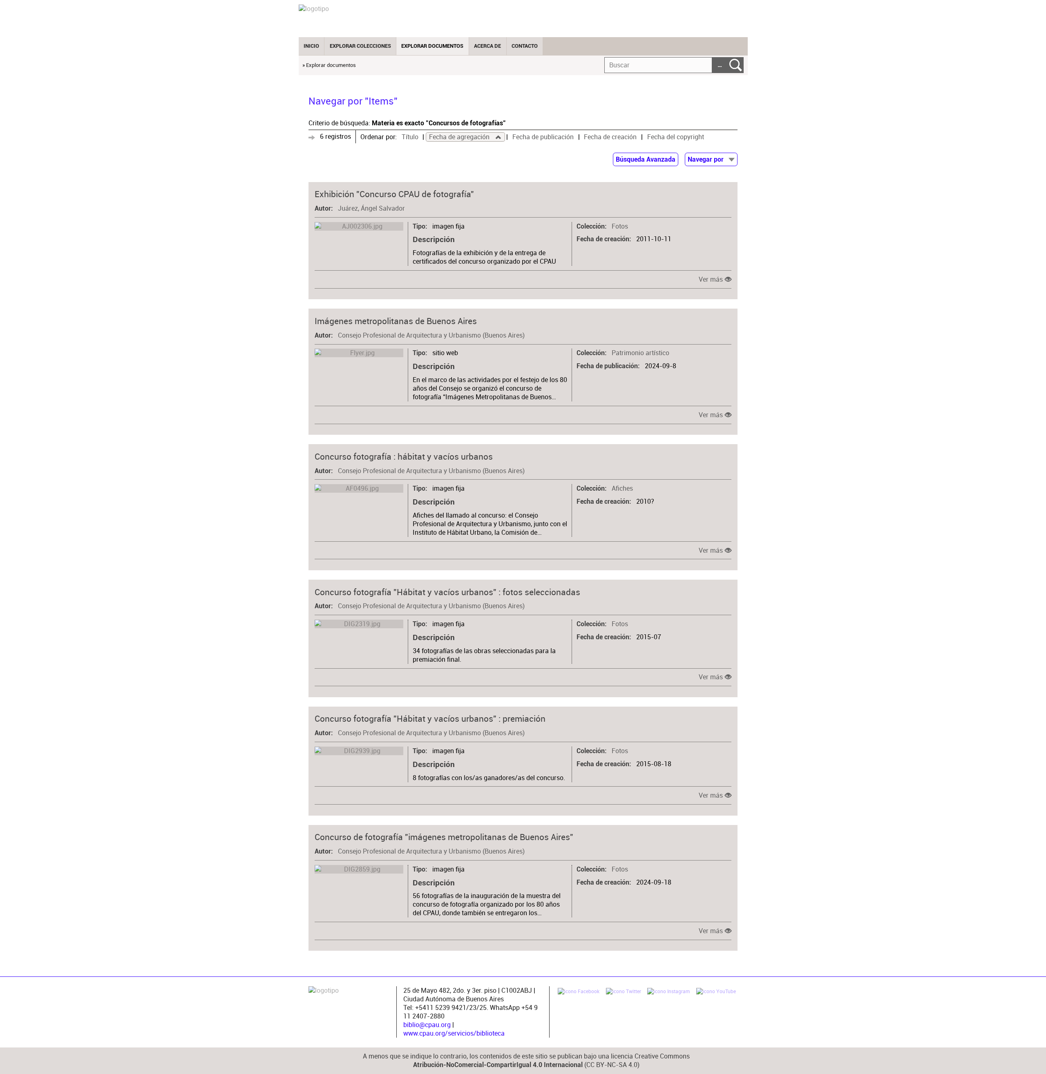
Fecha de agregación (460, 137)
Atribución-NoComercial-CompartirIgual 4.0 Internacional (498, 1065)
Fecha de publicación (543, 137)
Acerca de (487, 46)
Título (410, 137)
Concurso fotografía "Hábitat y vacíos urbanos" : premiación (430, 718)
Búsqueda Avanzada (645, 159)
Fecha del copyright (675, 137)
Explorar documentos (432, 46)
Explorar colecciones (360, 46)
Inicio (311, 46)
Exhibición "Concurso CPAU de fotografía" (394, 194)
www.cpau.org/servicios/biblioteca (454, 1033)
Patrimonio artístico (640, 353)
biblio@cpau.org (427, 1025)
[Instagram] (668, 992)
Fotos (620, 226)
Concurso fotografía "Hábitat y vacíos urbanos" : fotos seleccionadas (447, 592)
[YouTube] (716, 992)
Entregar (736, 65)
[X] (623, 992)
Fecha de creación (610, 137)
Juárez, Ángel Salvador (371, 208)
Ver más (711, 279)
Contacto (525, 46)
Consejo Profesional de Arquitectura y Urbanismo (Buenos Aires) (431, 335)
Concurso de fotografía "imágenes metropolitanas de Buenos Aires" (444, 837)
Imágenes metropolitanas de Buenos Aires (396, 321)
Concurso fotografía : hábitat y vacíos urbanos (404, 456)
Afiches (622, 488)
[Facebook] (578, 992)
